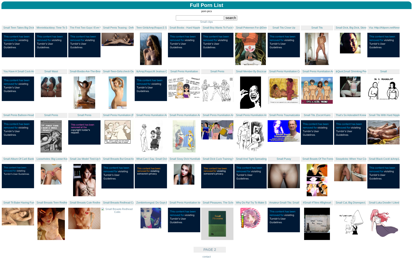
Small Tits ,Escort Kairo (317, 115)
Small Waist (51, 71)
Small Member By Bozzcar (251, 71)
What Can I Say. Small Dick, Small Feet (151, 159)
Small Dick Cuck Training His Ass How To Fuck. (218, 159)
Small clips (206, 21)
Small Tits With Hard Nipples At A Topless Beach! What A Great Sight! (384, 115)
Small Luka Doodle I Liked (384, 202)
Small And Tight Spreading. (251, 159)
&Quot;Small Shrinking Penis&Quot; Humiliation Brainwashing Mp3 (351, 71)
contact (206, 256)
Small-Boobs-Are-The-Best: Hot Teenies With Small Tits (85, 71)
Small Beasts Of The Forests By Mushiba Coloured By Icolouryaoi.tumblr (317, 159)
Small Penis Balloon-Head (18, 115)
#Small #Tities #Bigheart (317, 202)
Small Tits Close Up (283, 27)
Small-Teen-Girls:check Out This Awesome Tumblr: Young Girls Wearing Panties (118, 71)
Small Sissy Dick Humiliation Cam (185, 159)
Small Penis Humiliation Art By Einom (185, 115)
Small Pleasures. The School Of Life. (218, 202)
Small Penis (217, 71)
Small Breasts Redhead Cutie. (118, 202)
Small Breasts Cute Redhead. (85, 202)
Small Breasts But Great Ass (118, 159)
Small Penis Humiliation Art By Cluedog (251, 115)
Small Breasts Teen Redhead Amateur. (52, 202)
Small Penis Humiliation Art (218, 115)
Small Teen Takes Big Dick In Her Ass (18, 27)
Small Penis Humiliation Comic (284, 71)
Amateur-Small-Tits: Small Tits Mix (284, 202)
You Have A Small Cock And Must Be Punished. (18, 71)
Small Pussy (284, 159)
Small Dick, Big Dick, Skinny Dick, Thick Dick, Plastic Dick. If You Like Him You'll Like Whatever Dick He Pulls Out (351, 27)
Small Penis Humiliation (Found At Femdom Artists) (118, 115)
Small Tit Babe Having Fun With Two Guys (18, 202)
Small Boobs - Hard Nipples (185, 27)
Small (383, 71)
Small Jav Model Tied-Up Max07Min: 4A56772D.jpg (85, 159)
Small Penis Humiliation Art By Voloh (151, 115)
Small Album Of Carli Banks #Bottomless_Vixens (18, 159)
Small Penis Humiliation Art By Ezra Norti (317, 71)
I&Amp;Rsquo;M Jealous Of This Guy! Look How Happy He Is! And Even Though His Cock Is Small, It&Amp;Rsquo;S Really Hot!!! (151, 71)
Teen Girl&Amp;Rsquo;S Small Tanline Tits (151, 27)
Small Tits (317, 27)
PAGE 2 (209, 250)
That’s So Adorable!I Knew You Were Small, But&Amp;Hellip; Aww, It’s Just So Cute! (351, 115)
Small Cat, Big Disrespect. (351, 202)
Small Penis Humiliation (184, 71)
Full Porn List (206, 5)
